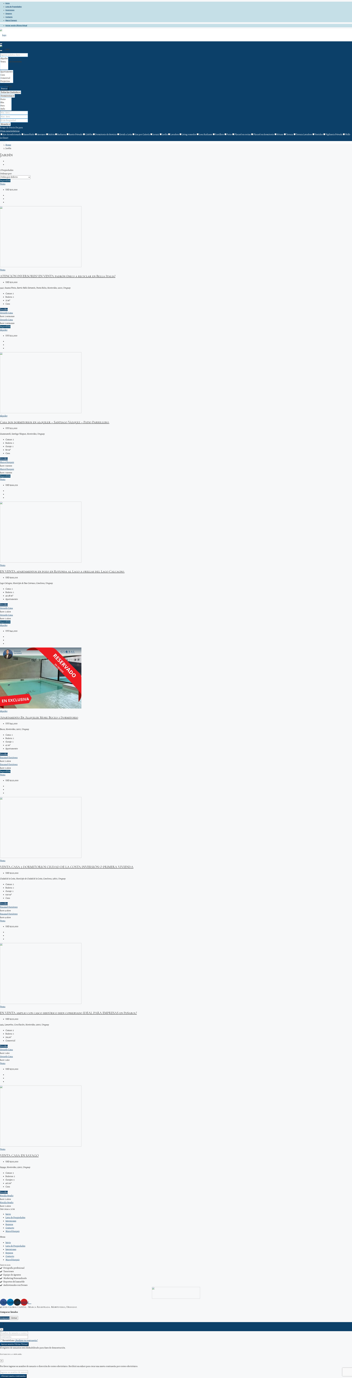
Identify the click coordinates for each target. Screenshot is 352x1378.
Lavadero (174, 134)
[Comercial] (6, 78)
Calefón (88, 134)
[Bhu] (5, 102)
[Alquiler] (4, 58)
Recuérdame (9, 1340)
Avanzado (4, 84)
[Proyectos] (6, 81)
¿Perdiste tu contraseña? (26, 1340)
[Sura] (5, 105)
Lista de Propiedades (14, 7)
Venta (2, 184)
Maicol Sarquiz (11, 20)
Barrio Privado (75, 134)
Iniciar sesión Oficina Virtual (16, 26)
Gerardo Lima (6, 312)
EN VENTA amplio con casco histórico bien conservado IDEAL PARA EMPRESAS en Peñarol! (68, 1013)
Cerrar (14, 1317)
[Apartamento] (6, 71)
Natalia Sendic (6, 1195)
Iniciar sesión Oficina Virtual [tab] (19, 1323)
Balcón (51, 134)
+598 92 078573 (12, 125)
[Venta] (4, 61)
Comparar (4, 1317)
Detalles (4, 309)
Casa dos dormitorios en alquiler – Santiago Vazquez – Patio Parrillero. (54, 422)
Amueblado (29, 134)
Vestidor (319, 134)
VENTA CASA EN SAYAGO (19, 1156)
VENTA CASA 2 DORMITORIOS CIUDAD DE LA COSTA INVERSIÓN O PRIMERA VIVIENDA (66, 867)
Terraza (289, 134)
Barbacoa (61, 134)
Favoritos (15, 137)
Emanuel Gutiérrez (9, 757)
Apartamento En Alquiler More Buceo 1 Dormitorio (39, 717)
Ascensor (41, 134)
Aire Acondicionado (12, 134)
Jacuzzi (156, 134)
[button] (176, 1237)
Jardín (165, 134)
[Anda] (5, 108)
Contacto (9, 17)
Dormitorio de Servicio (106, 134)
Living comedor (189, 134)
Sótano (280, 134)
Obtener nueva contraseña (13, 1376)
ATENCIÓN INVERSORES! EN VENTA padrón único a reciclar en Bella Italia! (57, 276)
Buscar (4, 88)
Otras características (10, 131)
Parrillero (219, 134)
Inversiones (10, 10)
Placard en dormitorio (263, 134)
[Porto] (5, 99)
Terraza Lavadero (304, 134)
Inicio (8, 3)
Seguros (9, 14)
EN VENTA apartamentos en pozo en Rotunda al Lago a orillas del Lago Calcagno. (62, 571)
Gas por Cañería (142, 134)
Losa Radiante (205, 134)
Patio (229, 134)
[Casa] (6, 75)
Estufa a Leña (125, 134)
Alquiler (3, 330)
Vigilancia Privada (334, 134)
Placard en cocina (243, 134)
